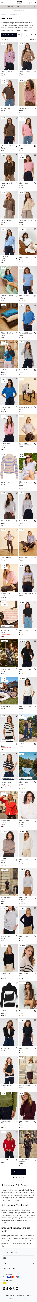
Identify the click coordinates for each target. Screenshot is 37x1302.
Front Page (4, 14)
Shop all (11, 14)
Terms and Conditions (24, 1295)
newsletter (5, 1243)
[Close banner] (34, 7)
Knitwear (16, 14)
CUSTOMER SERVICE (10, 1253)
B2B (4, 1263)
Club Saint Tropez (9, 1268)
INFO (4, 1258)
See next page (18, 1172)
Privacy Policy (10, 1295)
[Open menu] (2, 3)
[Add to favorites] (16, 43)
